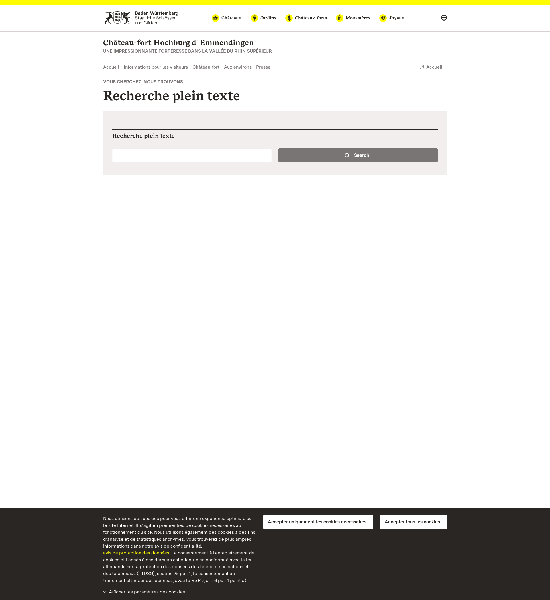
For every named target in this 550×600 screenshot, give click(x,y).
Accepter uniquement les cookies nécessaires (317, 522)
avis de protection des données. (136, 553)
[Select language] (444, 18)
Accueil (111, 67)
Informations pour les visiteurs (156, 67)
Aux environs (238, 67)
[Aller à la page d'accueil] (140, 17)
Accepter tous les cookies (412, 522)
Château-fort (205, 67)
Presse (263, 67)
